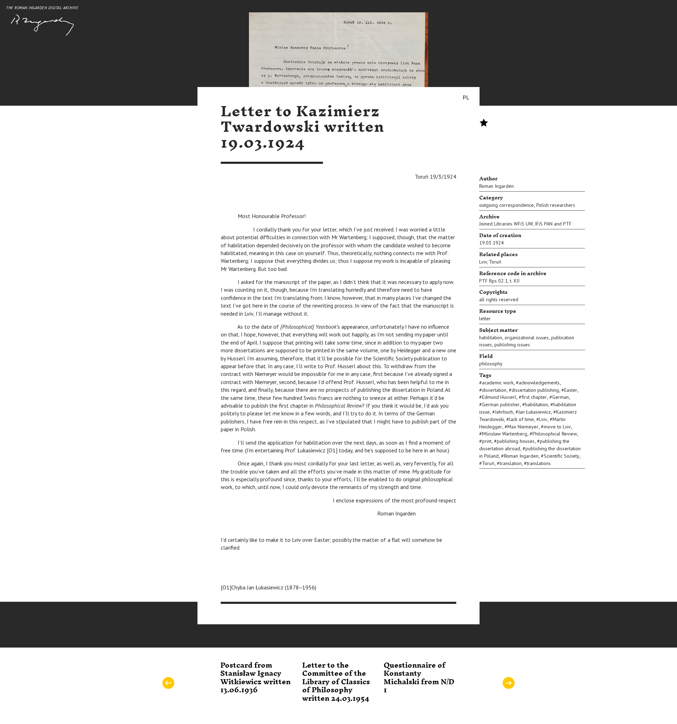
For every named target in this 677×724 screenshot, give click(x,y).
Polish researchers (555, 205)
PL (466, 97)
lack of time (521, 419)
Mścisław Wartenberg (504, 434)
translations (539, 463)
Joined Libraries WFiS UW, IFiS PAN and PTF (525, 224)
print (487, 441)
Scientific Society (561, 456)
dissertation (494, 390)
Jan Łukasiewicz (534, 412)
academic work (497, 382)
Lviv (483, 262)
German (560, 397)
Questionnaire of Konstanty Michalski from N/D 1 (419, 678)
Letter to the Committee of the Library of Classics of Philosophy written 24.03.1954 (336, 682)
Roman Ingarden (496, 186)
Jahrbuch (504, 412)
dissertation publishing (535, 390)
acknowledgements (539, 382)
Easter (570, 390)
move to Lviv (557, 426)
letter (485, 318)
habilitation (490, 337)
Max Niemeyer (522, 426)
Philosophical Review (554, 434)
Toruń (495, 262)
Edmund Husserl (499, 397)
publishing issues (512, 344)
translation (511, 463)
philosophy (490, 363)
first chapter (534, 397)
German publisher (501, 404)
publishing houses (516, 441)
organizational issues (527, 337)
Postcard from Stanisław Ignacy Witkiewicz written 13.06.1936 (255, 678)
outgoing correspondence (506, 205)
